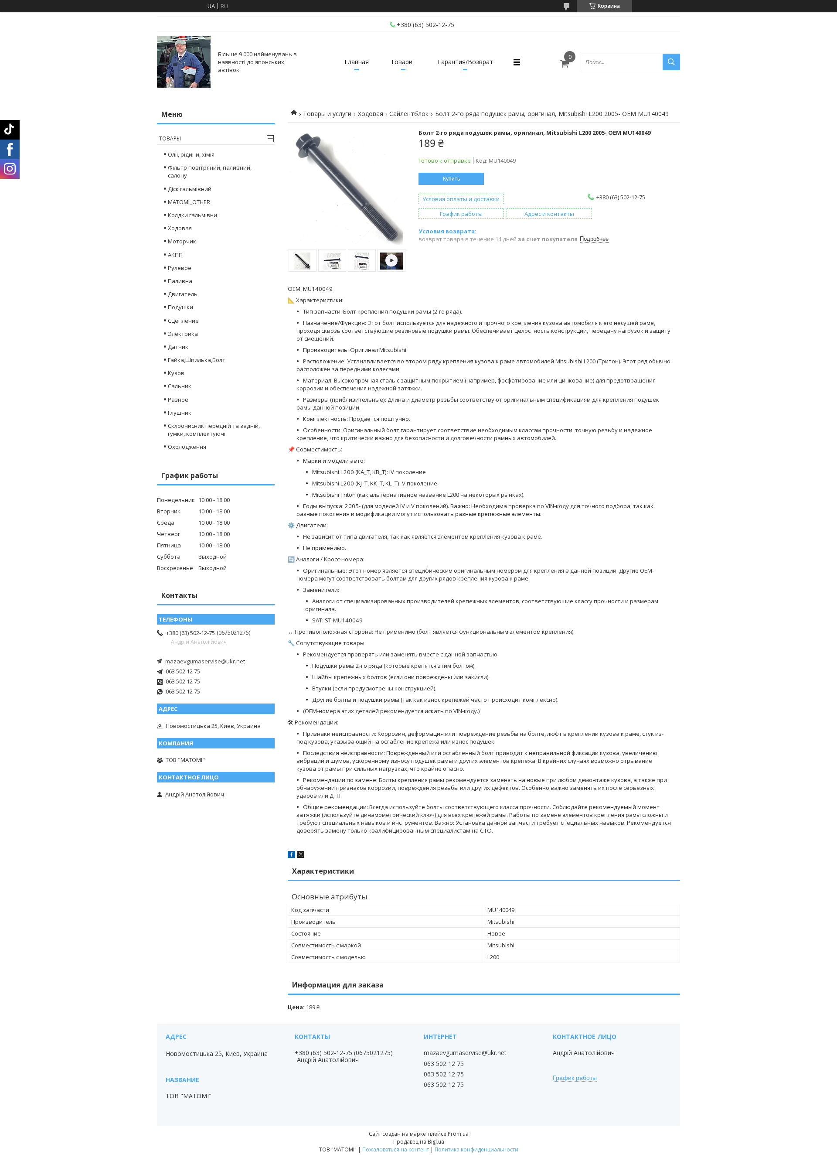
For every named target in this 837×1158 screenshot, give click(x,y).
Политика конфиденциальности (476, 1149)
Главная (356, 62)
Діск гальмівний (189, 189)
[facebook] (291, 856)
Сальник (179, 386)
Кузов (176, 373)
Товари (401, 62)
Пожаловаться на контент (395, 1149)
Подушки (180, 307)
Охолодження (187, 447)
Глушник (179, 413)
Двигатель (182, 294)
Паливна (180, 281)
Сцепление (183, 321)
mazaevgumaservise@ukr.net (205, 661)
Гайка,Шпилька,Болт (196, 360)
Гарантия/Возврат (465, 62)
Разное (178, 399)
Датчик (178, 347)
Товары (170, 138)
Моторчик (182, 241)
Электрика (183, 334)
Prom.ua (458, 1134)
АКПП (175, 255)
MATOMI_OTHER (189, 202)
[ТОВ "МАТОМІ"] (184, 62)
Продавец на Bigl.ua (418, 1141)
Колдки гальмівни (192, 215)
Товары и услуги (327, 113)
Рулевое (179, 268)
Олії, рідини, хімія (191, 154)
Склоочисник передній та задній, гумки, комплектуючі (214, 429)
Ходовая (370, 113)
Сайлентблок (409, 113)
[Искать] (671, 62)
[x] (300, 856)
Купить (451, 179)
